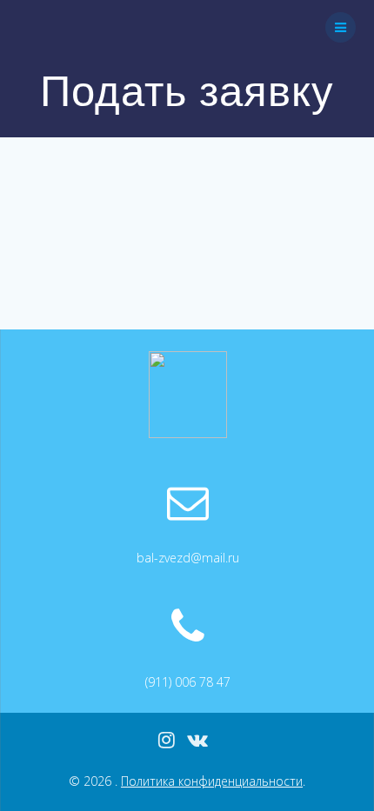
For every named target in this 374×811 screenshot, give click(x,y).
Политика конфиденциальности (212, 781)
